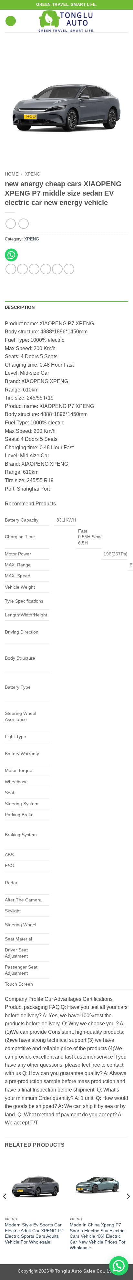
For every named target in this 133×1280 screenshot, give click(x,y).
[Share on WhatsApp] (10, 269)
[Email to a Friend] (45, 269)
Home (11, 174)
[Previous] (5, 1209)
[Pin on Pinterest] (57, 269)
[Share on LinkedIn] (69, 269)
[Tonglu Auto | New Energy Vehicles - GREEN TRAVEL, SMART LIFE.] (66, 21)
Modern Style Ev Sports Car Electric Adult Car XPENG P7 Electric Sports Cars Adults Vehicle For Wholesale (34, 1233)
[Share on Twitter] (34, 269)
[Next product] (10, 223)
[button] (10, 21)
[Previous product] (23, 223)
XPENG (32, 174)
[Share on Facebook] (22, 269)
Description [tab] (20, 307)
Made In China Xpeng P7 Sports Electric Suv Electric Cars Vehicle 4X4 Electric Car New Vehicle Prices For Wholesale (98, 1236)
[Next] (128, 1209)
